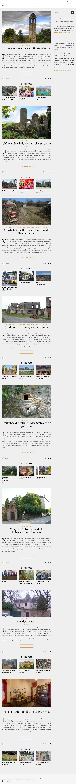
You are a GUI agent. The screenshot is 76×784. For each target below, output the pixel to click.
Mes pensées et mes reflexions (62, 70)
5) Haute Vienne (27, 45)
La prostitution (24, 191)
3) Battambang (40, 477)
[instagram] (70, 2)
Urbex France (21, 227)
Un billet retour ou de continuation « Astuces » (12, 778)
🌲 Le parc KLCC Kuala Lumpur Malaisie (7, 479)
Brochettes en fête (25, 477)
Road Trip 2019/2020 (25, 6)
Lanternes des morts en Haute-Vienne (27, 48)
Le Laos (20, 2)
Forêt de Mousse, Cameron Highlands (25, 582)
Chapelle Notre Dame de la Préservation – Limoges (26, 530)
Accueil (13, 6)
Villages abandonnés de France (37, 227)
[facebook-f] (65, 2)
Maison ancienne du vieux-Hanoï (42, 377)
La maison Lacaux (27, 621)
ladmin (7, 78)
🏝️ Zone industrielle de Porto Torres (9, 98)
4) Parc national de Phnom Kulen (8, 671)
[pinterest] (72, 2)
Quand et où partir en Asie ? (29, 778)
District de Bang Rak (9, 191)
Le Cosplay (22, 98)
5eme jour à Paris (25, 282)
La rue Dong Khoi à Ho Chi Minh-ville (9, 288)
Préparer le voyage (58, 6)
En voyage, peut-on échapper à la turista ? (46, 778)
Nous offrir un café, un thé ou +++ (63, 32)
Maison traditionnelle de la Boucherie (26, 711)
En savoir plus (27, 73)
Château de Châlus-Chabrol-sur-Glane (26, 143)
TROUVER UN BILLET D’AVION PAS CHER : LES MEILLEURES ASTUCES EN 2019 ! (19, 779)
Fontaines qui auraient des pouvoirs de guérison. (26, 424)
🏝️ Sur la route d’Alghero (24, 671)
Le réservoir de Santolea (41, 98)
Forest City (39, 191)
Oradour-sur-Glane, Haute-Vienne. (27, 327)
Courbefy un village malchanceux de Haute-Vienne (26, 231)
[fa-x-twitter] (67, 2)
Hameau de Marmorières (40, 283)
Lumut (4, 581)
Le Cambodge (6, 2)
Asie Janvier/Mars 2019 (42, 6)
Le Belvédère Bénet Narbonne (42, 763)
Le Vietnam (14, 2)
